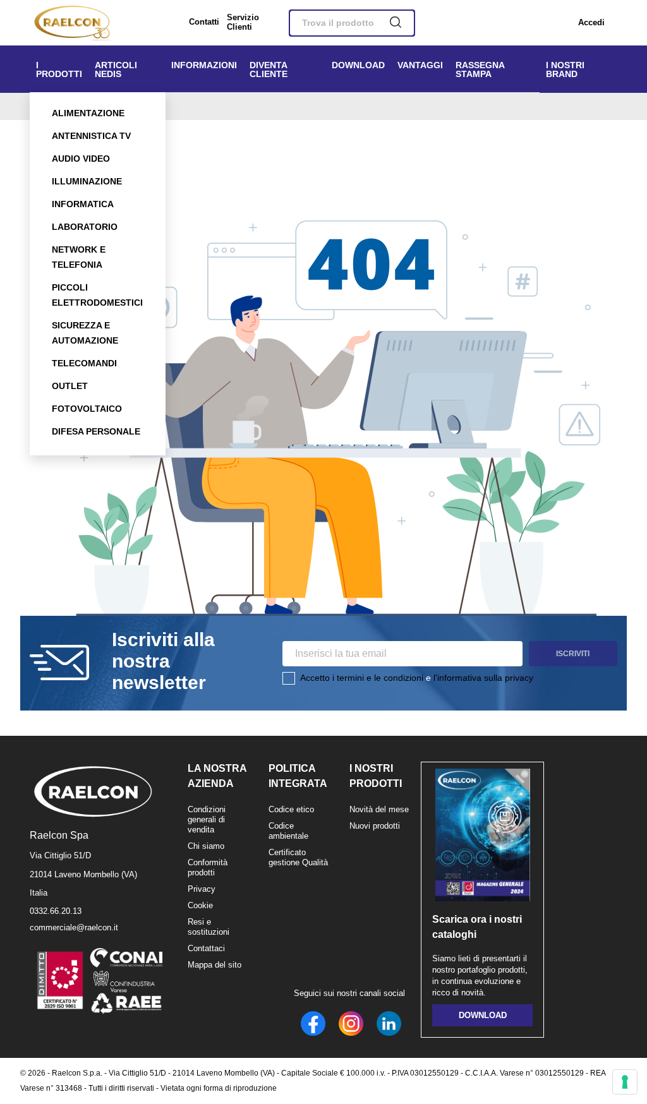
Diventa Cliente (268, 69)
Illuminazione (87, 181)
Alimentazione (88, 113)
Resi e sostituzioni (208, 927)
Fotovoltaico (87, 409)
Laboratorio (85, 227)
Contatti (204, 22)
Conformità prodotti (207, 867)
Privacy (201, 889)
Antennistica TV (91, 136)
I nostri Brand (565, 69)
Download (358, 65)
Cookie (200, 905)
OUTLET (70, 386)
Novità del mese (379, 809)
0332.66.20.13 (56, 911)
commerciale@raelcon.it (74, 927)
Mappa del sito (214, 964)
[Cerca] (395, 23)
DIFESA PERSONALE (96, 431)
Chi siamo (206, 846)
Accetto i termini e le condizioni (361, 678)
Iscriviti (573, 653)
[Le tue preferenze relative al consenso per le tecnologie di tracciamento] (625, 1082)
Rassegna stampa (480, 69)
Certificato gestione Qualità (298, 857)
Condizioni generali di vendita (207, 819)
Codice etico (291, 809)
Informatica (83, 204)
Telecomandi (84, 363)
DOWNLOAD (483, 1015)
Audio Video (81, 158)
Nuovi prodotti (374, 826)
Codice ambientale (288, 831)
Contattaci (206, 948)
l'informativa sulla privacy (483, 678)
